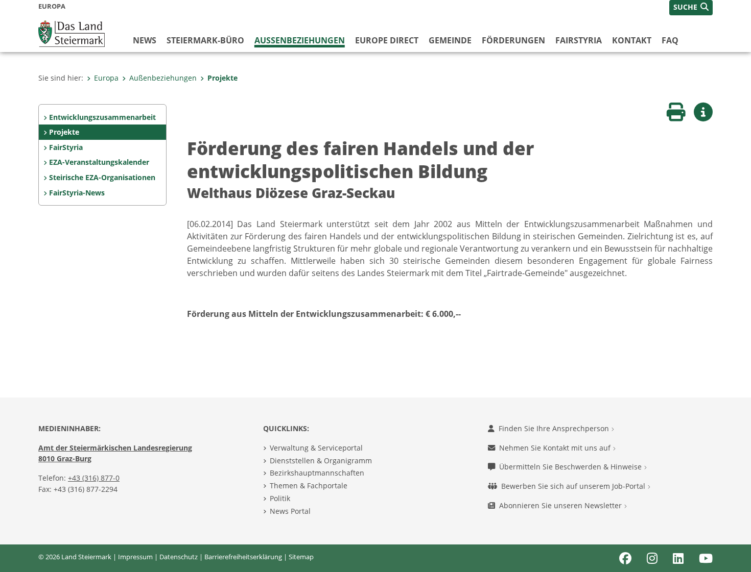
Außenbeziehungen (299, 40)
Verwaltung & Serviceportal (316, 448)
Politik (280, 498)
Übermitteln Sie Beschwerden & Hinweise (571, 466)
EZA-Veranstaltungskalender (99, 162)
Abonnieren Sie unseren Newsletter (561, 505)
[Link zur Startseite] (71, 32)
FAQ (670, 40)
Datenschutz (178, 556)
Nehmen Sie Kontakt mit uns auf (556, 448)
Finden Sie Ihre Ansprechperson (555, 428)
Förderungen (513, 40)
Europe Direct (386, 40)
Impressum (135, 556)
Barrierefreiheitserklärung (243, 556)
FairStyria (578, 40)
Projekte (222, 78)
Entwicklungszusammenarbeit (102, 117)
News (144, 40)
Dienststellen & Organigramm (321, 460)
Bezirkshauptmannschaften (317, 473)
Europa (106, 78)
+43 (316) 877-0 (94, 478)
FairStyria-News (77, 192)
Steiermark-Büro (205, 40)
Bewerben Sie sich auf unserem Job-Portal (574, 486)
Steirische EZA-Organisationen (102, 177)
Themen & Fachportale (308, 485)
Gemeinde (450, 40)
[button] (691, 8)
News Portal (290, 511)
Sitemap (301, 556)
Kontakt (631, 40)
